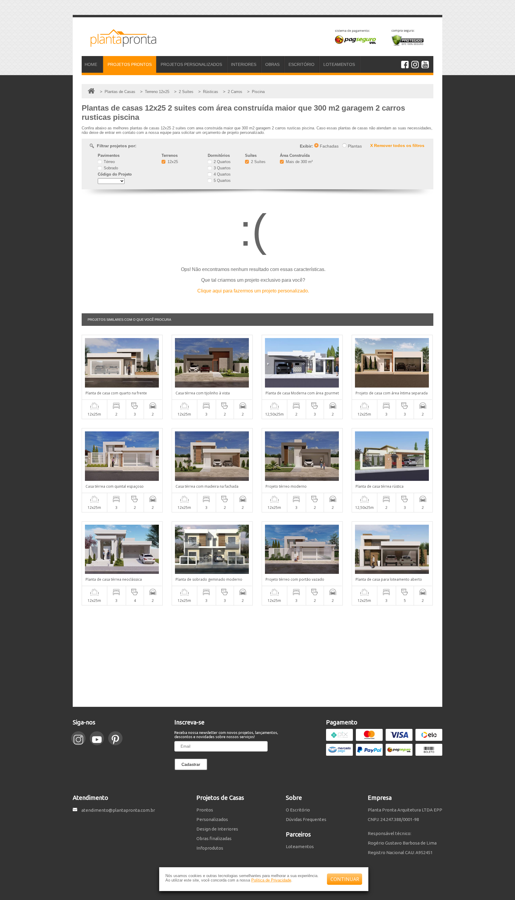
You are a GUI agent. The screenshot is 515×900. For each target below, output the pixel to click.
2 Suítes (258, 161)
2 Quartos (221, 161)
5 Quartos (221, 180)
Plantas (354, 146)
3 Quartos (221, 168)
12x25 (172, 161)
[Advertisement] (257, 656)
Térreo (109, 161)
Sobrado (110, 168)
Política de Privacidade (271, 880)
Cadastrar (191, 764)
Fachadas (329, 146)
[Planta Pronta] (119, 44)
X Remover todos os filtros (397, 145)
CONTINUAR (345, 879)
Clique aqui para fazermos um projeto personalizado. (253, 290)
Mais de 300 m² (299, 161)
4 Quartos (221, 174)
